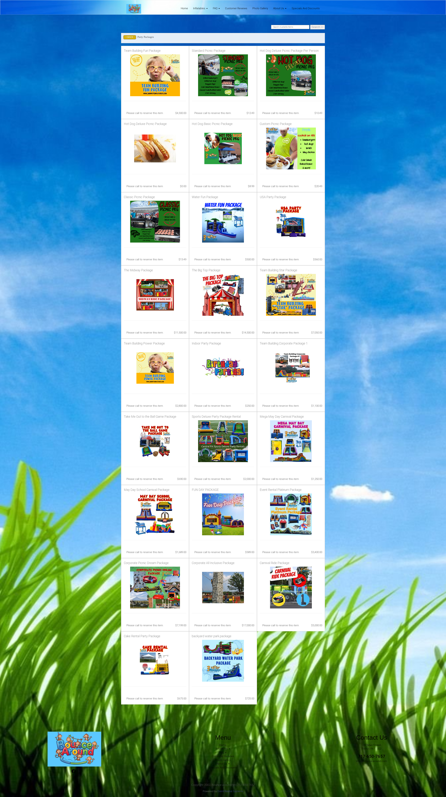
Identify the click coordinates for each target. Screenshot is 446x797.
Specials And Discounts (306, 8)
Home (184, 8)
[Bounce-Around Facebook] (74, 771)
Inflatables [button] (199, 8)
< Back (129, 37)
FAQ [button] (215, 8)
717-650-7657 (371, 756)
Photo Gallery (260, 8)
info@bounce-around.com (371, 761)
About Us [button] (279, 8)
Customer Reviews (236, 8)
